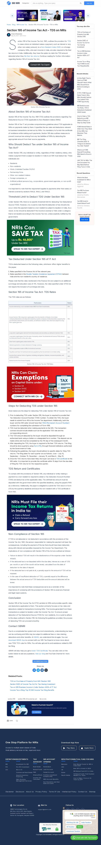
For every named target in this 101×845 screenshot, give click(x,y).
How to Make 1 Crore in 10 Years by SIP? (82, 778)
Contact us (82, 792)
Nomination (47, 767)
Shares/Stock (37, 775)
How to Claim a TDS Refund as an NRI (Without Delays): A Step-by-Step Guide (83, 119)
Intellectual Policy (69, 792)
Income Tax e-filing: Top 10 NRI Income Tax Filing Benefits (83, 64)
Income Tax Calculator (37, 778)
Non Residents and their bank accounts (51, 782)
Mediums (64, 764)
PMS (34, 772)
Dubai (63, 772)
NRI (7, 764)
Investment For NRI (22, 764)
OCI (7, 769)
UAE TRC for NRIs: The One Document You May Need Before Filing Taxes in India (84, 164)
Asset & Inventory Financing (22, 775)
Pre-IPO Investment (22, 767)
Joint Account (48, 769)
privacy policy (41, 792)
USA (62, 767)
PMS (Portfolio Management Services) (24, 780)
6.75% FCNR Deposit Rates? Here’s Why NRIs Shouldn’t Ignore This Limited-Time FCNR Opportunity (84, 97)
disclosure (20, 792)
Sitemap (92, 792)
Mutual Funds (37, 769)
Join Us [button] (89, 3)
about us (30, 792)
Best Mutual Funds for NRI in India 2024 (83, 764)
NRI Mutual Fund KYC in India (83, 771)
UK (62, 769)
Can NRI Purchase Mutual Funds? (83, 194)
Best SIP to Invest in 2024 (82, 768)
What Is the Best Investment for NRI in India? (84, 182)
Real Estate (37, 767)
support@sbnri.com (44, 809)
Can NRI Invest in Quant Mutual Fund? (83, 204)
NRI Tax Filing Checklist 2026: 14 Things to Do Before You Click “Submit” (84, 142)
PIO (7, 767)
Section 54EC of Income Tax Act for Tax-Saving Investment (83, 44)
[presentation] (12, 15)
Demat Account (48, 772)
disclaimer (10, 792)
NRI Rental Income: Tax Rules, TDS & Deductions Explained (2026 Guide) (84, 109)
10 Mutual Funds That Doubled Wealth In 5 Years (83, 774)
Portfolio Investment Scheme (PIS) (50, 775)
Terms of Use (54, 792)
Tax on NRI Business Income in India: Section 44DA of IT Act (83, 54)
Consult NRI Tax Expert (40, 65)
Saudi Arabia (65, 775)
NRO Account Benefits (50, 779)
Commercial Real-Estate (24, 772)
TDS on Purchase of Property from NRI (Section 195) (83, 34)
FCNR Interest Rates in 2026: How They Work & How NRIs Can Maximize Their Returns (84, 131)
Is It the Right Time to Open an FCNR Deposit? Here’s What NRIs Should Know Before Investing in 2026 (84, 83)
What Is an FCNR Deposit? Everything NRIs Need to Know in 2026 (84, 153)
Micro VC (19, 769)
